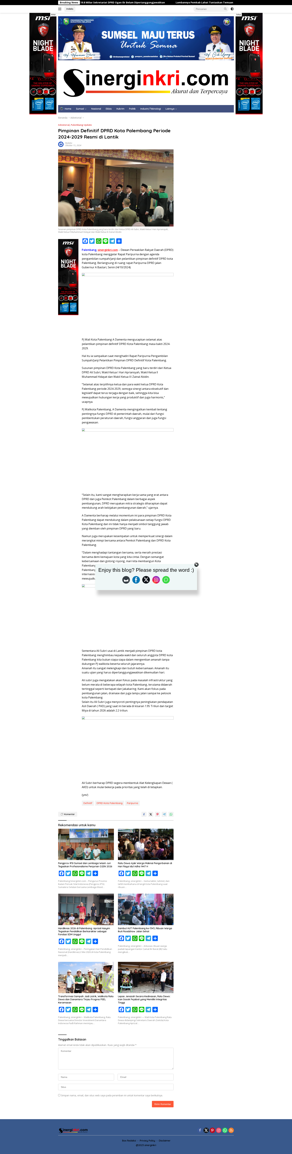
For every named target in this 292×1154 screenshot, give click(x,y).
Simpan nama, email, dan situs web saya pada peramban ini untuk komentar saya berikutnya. (112, 1095)
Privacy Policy (147, 1140)
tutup (53, 14)
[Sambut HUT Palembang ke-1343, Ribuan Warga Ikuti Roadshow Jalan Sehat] (146, 909)
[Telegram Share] (164, 814)
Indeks (69, 8)
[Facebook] (200, 1131)
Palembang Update (81, 124)
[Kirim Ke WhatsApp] (171, 814)
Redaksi (68, 143)
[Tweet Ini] (150, 814)
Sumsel (80, 108)
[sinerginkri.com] (146, 82)
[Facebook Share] (144, 814)
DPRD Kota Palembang (110, 803)
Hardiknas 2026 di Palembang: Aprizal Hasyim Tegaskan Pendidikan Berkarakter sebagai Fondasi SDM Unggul (84, 931)
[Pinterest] (212, 1131)
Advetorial (64, 124)
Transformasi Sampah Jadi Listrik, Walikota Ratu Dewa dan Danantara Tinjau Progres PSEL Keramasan (86, 999)
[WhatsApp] (225, 1131)
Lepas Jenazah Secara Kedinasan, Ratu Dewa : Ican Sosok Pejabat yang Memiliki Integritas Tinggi (144, 999)
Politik (132, 108)
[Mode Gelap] (232, 9)
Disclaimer (165, 1140)
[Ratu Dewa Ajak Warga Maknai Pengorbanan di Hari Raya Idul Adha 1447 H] (146, 844)
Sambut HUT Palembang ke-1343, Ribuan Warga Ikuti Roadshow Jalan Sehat (145, 930)
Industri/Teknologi (150, 108)
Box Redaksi (129, 1140)
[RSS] (231, 1131)
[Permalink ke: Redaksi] (61, 144)
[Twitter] (206, 1131)
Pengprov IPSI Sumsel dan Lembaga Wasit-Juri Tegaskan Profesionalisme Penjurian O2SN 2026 (85, 865)
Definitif (87, 803)
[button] (225, 9)
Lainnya (170, 108)
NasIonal (96, 108)
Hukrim (120, 108)
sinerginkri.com (108, 250)
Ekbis (109, 108)
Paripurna (132, 803)
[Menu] (60, 9)
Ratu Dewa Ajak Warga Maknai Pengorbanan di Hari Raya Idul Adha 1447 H (145, 865)
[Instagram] (218, 1131)
